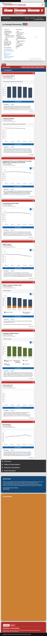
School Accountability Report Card (9, 57)
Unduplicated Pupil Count (19, 415)
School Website (7, 49)
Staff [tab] (8, 64)
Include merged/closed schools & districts (20, 13)
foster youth (12, 194)
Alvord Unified (40, 18)
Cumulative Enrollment (18, 151)
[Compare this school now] (26, 24)
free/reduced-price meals (12, 233)
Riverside (33, 18)
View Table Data (18, 101)
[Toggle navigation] (42, 4)
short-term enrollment (25, 234)
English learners (6, 194)
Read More (31, 111)
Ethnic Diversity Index (22, 453)
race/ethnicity (24, 454)
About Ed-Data (6, 489)
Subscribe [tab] (6, 625)
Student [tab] (4, 64)
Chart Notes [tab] (6, 104)
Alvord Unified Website (9, 51)
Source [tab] (12, 104)
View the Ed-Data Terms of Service (10, 488)
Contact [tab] (12, 625)
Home (28, 18)
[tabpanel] (18, 108)
